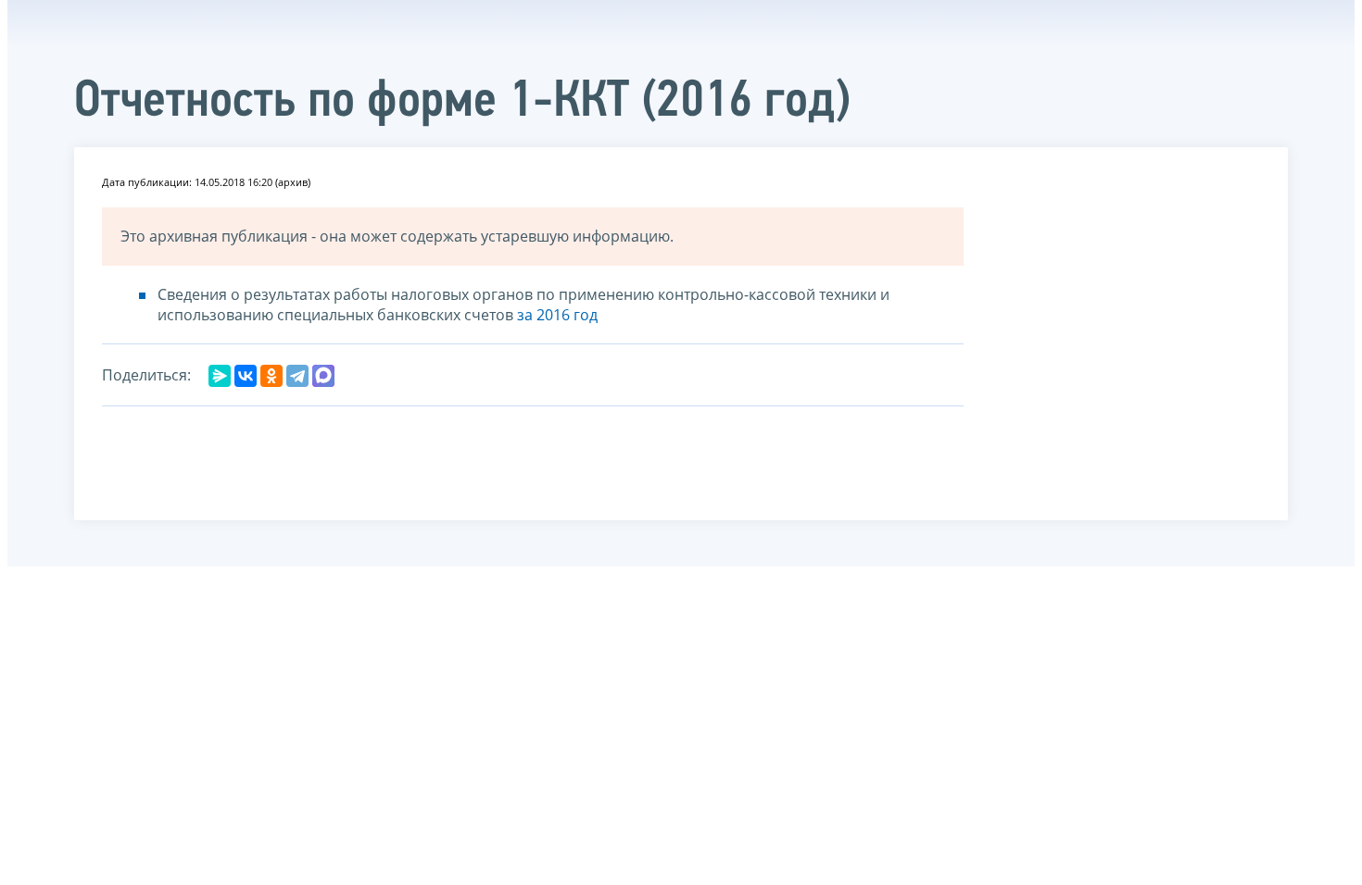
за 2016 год (557, 315)
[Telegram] (297, 376)
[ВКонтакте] (245, 376)
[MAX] (323, 376)
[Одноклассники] (271, 376)
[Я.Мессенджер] (219, 376)
